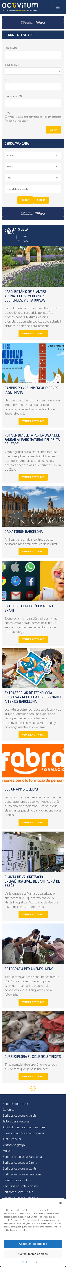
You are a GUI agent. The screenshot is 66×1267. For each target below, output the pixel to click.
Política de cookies (31, 1262)
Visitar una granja (14, 1145)
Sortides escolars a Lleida (19, 1168)
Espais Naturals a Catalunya (21, 1198)
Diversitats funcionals (17, 189)
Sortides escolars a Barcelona (22, 1157)
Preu (9, 177)
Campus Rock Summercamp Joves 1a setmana (31, 390)
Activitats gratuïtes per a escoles (24, 1127)
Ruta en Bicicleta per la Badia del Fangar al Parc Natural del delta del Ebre (32, 439)
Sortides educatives (16, 1104)
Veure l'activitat (33, 333)
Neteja (41, 200)
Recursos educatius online (20, 1186)
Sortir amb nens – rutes (18, 1192)
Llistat (25, 236)
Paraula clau (11, 47)
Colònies (8, 1109)
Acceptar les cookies (33, 1243)
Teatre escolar (12, 1139)
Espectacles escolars (17, 1180)
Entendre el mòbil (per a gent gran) (29, 608)
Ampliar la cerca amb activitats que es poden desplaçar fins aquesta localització (33, 118)
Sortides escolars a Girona (20, 1162)
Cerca (53, 130)
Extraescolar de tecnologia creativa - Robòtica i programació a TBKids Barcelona (33, 697)
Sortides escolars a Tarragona (22, 1174)
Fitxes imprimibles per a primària (24, 1133)
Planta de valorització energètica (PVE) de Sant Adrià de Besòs (32, 881)
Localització (11, 95)
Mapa (25, 241)
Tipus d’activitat (12, 64)
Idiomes (10, 155)
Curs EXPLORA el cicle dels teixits (33, 1056)
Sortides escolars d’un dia (19, 1115)
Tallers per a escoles (16, 1121)
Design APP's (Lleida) (21, 789)
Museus (8, 1151)
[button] (60, 1203)
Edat (7, 80)
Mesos (9, 166)
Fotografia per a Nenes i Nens (29, 968)
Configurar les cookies (33, 1254)
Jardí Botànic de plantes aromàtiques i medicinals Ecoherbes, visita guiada (25, 296)
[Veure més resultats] (33, 1089)
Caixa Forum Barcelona (24, 531)
